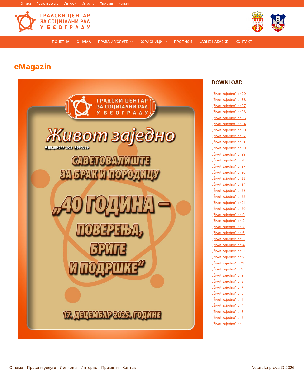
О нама (26, 3)
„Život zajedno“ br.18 (228, 220)
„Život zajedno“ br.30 (229, 148)
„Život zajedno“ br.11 (228, 263)
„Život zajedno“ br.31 (228, 142)
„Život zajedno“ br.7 (228, 287)
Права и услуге (47, 3)
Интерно (88, 3)
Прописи (183, 41)
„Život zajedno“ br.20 (229, 208)
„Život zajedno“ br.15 (228, 239)
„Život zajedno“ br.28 (229, 160)
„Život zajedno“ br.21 (228, 202)
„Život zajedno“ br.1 (227, 323)
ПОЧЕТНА (60, 41)
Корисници (151, 41)
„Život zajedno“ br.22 (228, 196)
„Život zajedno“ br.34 (229, 124)
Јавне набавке (213, 41)
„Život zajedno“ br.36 (229, 111)
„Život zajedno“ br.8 (228, 281)
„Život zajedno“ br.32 (229, 136)
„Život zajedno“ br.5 (228, 299)
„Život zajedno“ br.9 (228, 275)
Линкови (70, 3)
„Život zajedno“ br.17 (228, 227)
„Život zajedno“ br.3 (228, 311)
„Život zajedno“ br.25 (229, 178)
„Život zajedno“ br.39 (229, 93)
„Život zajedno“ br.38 (229, 99)
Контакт (124, 3)
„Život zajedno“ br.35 (229, 118)
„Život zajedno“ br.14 (228, 245)
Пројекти (106, 3)
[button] (130, 42)
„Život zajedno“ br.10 (228, 269)
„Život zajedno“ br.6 (228, 293)
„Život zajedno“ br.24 (229, 184)
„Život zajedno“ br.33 (229, 130)
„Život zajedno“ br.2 (227, 317)
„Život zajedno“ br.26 (229, 172)
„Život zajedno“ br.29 (229, 154)
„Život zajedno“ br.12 (228, 257)
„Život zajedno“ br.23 (229, 190)
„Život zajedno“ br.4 (228, 305)
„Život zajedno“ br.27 (229, 166)
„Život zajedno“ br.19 (228, 214)
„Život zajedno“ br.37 (229, 106)
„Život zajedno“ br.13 (228, 251)
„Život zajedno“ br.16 (228, 233)
